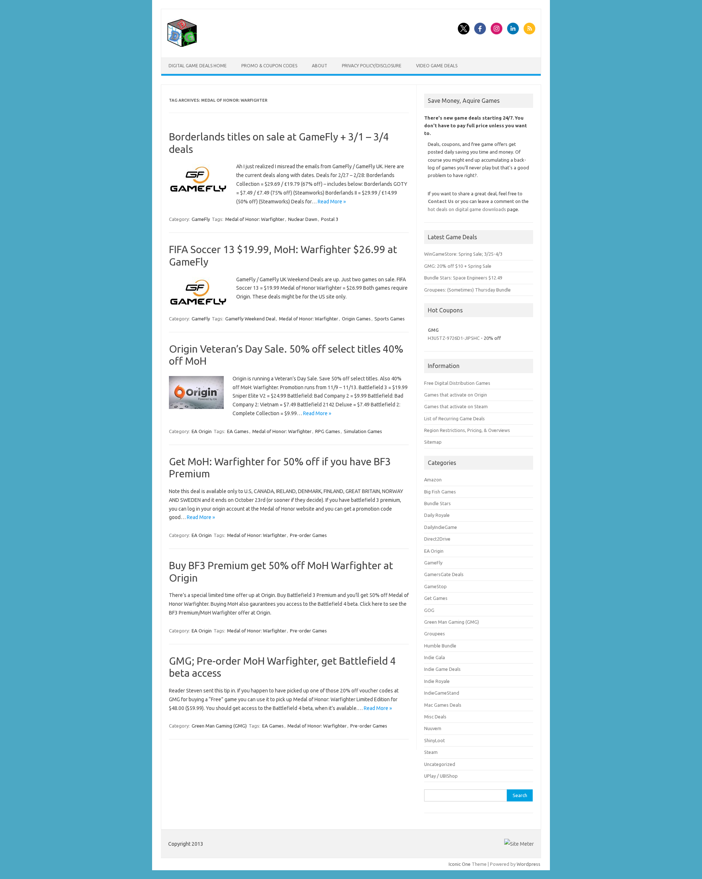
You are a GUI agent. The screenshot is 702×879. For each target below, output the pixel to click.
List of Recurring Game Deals (454, 418)
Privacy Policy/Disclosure (371, 65)
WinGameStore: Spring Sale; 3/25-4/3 (463, 253)
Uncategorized (439, 764)
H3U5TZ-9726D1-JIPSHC (454, 338)
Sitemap (433, 441)
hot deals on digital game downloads (467, 209)
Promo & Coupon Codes (269, 65)
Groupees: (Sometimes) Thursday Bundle (467, 289)
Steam (431, 752)
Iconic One (460, 864)
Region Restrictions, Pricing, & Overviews (467, 430)
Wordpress (528, 864)
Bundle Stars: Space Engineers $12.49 (463, 277)
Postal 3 (329, 219)
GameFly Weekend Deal (250, 318)
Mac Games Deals (442, 704)
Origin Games (356, 318)
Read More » (332, 201)
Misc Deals (435, 716)
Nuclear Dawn (302, 219)
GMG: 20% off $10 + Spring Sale (457, 265)
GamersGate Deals (444, 574)
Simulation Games (363, 431)
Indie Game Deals (442, 669)
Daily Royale (437, 515)
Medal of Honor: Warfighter (254, 219)
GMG (433, 330)
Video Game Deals (436, 65)
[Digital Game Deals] (182, 45)
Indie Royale (437, 681)
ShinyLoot (434, 740)
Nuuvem (432, 728)
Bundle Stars (437, 503)
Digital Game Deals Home (198, 65)
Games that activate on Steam (456, 406)
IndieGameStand (441, 692)
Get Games (436, 598)
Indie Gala (434, 657)
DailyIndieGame (440, 527)
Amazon (433, 479)
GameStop (435, 586)
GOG (429, 610)
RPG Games (327, 431)
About (319, 65)
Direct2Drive (437, 538)
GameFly (201, 219)
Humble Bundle (440, 645)
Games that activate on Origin (455, 394)
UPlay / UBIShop (441, 775)
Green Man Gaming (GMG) (219, 725)
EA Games (238, 431)
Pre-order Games (308, 535)
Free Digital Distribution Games (457, 383)
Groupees (434, 633)
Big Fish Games (440, 491)
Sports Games (389, 318)
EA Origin (202, 431)
